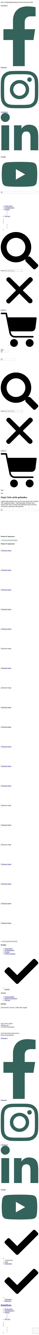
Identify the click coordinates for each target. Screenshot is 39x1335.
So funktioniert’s (9, 208)
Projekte (7, 209)
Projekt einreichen (13, 214)
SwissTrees (6, 1305)
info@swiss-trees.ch (7, 1030)
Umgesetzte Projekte (14, 213)
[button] (19, 251)
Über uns (7, 216)
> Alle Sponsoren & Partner (9, 540)
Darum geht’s (9, 206)
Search (3, 270)
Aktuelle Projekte (13, 211)
